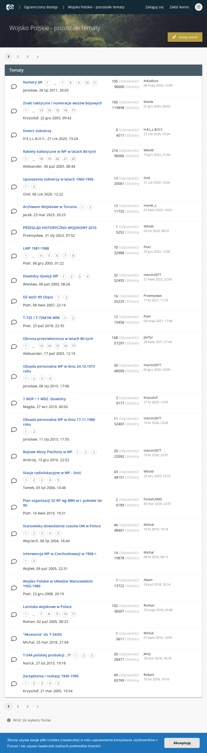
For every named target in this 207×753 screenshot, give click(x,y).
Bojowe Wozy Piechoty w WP (47, 451)
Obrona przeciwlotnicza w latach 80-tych (58, 338)
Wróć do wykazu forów (32, 720)
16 (65, 110)
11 (95, 82)
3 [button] (27, 56)
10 (87, 82)
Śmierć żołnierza (37, 130)
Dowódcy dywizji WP (40, 276)
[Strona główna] (10, 7)
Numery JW (32, 82)
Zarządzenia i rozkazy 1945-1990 (51, 676)
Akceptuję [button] (182, 743)
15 (57, 110)
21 (65, 159)
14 (49, 110)
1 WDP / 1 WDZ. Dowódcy (44, 398)
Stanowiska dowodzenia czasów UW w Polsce (62, 526)
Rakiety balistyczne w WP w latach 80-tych (59, 151)
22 (73, 159)
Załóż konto (179, 7)
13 (41, 110)
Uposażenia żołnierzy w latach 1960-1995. (58, 179)
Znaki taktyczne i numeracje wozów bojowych (62, 103)
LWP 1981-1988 (36, 248)
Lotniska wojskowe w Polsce (47, 606)
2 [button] (18, 56)
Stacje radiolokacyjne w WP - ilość (52, 472)
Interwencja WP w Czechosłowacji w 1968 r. (60, 553)
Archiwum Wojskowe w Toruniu (50, 206)
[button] (103, 746)
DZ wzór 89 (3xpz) (38, 297)
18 (41, 159)
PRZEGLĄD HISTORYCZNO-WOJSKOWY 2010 (59, 227)
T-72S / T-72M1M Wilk (41, 317)
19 (49, 159)
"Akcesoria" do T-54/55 (42, 634)
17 (73, 110)
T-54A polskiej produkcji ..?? (46, 655)
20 (57, 159)
